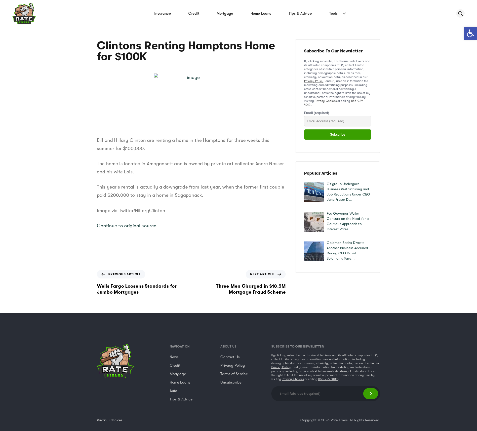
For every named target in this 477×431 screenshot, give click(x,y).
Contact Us (230, 357)
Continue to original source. (127, 226)
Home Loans (260, 13)
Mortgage (225, 13)
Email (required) (316, 113)
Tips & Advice (300, 13)
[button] (470, 33)
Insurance (162, 13)
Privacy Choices (325, 101)
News (174, 357)
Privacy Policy (313, 81)
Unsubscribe (230, 382)
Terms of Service (234, 374)
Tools (333, 13)
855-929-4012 (328, 379)
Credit (193, 13)
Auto (173, 391)
